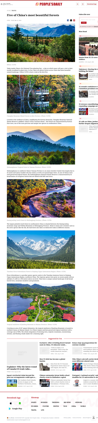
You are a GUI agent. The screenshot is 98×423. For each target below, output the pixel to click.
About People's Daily (88, 417)
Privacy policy (67, 417)
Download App (91, 4)
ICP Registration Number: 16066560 (50, 417)
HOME (9, 10)
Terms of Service (77, 417)
